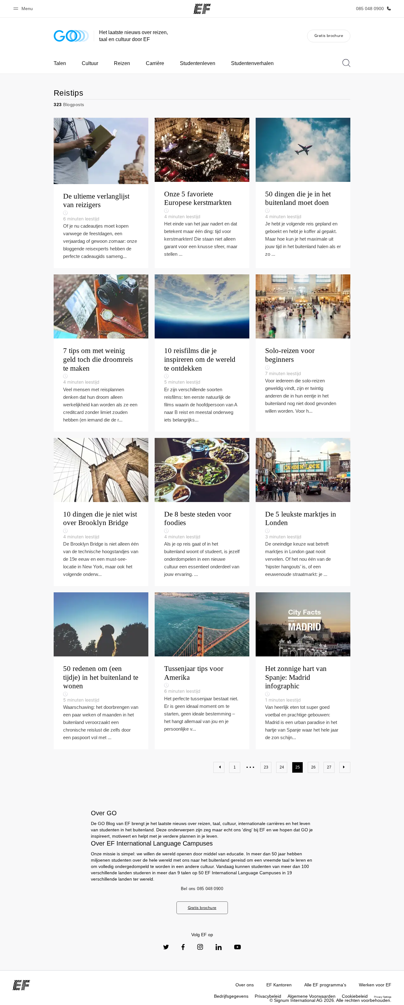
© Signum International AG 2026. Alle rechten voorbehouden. (330, 1000)
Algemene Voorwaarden (312, 996)
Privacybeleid (268, 996)
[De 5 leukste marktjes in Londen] (303, 512)
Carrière (155, 63)
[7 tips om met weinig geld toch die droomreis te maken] (101, 352)
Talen (60, 63)
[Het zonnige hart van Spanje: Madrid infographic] (303, 670)
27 (329, 767)
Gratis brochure (328, 35)
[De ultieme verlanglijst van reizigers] (101, 193)
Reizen (122, 63)
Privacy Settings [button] (382, 997)
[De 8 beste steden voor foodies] (202, 512)
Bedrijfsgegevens (231, 996)
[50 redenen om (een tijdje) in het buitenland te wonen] (101, 670)
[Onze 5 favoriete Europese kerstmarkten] (202, 193)
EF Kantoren (279, 984)
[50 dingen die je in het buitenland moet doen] (303, 193)
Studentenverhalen (252, 63)
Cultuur (90, 63)
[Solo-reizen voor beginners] (303, 352)
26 (313, 767)
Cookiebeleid (355, 996)
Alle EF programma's (325, 984)
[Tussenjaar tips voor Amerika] (202, 670)
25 (297, 767)
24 (282, 767)
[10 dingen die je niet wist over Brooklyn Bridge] (101, 512)
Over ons (244, 984)
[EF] (202, 9)
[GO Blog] (71, 36)
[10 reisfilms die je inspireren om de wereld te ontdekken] (202, 352)
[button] (24, 8)
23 (266, 767)
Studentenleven (197, 63)
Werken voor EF (375, 984)
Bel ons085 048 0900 (202, 888)
